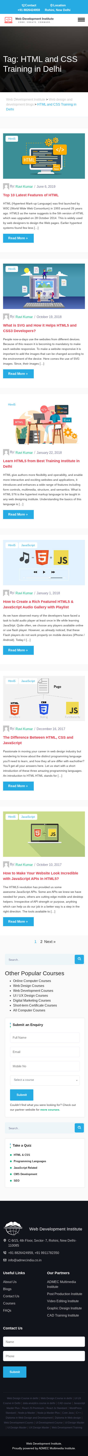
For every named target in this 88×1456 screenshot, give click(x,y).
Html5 (12, 138)
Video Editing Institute (63, 1301)
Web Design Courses (28, 986)
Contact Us (11, 1296)
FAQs (7, 1310)
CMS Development (25, 1174)
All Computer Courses (29, 1010)
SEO (16, 1180)
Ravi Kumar (24, 186)
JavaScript (28, 545)
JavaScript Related (25, 1167)
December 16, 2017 (51, 729)
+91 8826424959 (20, 1253)
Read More (16, 238)
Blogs (7, 1289)
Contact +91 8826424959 (29, 7)
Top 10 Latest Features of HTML (31, 195)
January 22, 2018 (49, 452)
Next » (50, 941)
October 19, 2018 (49, 317)
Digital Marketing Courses (32, 1000)
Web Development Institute (43, 1443)
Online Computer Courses (32, 981)
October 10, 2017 (49, 864)
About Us (10, 1282)
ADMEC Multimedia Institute (61, 1284)
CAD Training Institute (63, 1315)
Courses (9, 1303)
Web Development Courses (33, 990)
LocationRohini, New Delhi (57, 7)
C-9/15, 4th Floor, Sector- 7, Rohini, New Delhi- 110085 (42, 1243)
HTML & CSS (22, 1154)
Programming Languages (30, 1161)
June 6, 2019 (46, 186)
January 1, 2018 (48, 593)
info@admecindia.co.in (25, 1260)
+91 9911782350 (47, 1253)
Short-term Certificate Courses (35, 1005)
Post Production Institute (64, 1294)
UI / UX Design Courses (30, 995)
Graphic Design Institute (64, 1308)
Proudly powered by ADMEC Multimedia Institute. (44, 1448)
